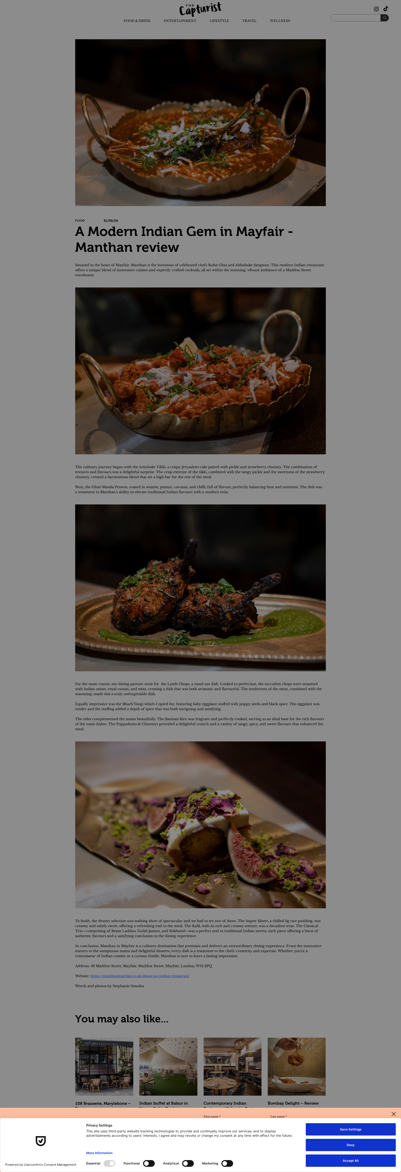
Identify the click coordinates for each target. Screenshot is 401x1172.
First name (212, 1116)
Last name (278, 1116)
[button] (394, 1114)
